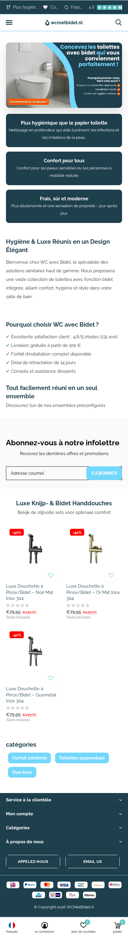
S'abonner (104, 473)
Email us (92, 861)
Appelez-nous (33, 861)
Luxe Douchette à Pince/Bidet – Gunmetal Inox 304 (31, 695)
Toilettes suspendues (82, 758)
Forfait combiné (29, 758)
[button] (9, 22)
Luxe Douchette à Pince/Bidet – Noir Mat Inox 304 (29, 592)
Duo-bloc (22, 772)
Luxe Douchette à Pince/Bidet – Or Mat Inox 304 (93, 592)
